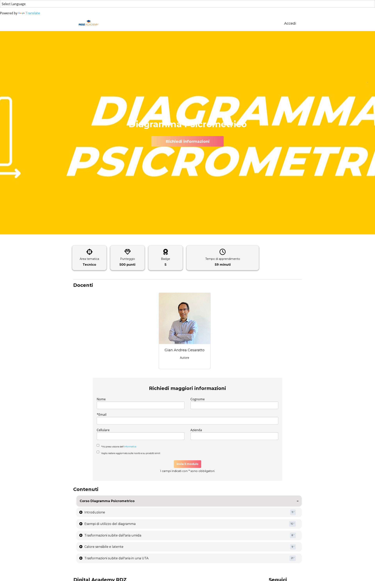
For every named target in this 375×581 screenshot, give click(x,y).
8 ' (292, 535)
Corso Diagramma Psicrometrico (107, 501)
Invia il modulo (187, 464)
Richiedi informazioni (188, 141)
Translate (32, 13)
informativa (130, 446)
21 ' (292, 558)
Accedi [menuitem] (290, 23)
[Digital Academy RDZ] (88, 23)
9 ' (293, 546)
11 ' (293, 512)
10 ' (292, 523)
